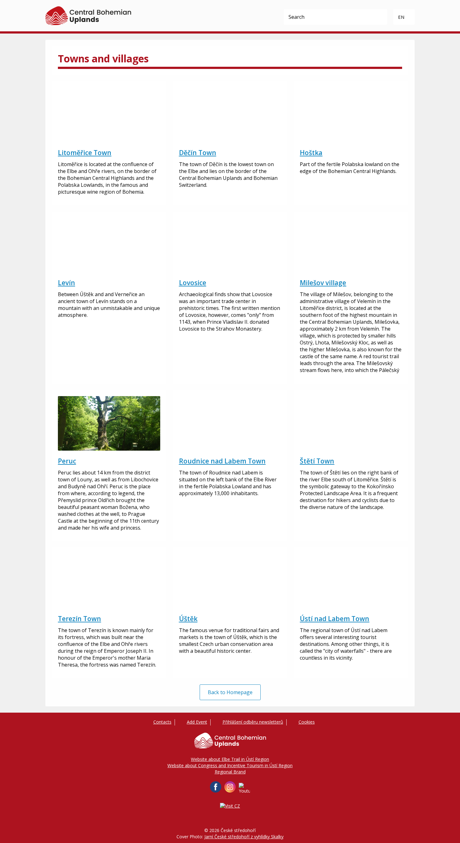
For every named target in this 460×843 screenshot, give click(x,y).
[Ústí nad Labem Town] (351, 581)
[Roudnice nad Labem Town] (230, 423)
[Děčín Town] (230, 115)
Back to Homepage (230, 692)
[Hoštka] (351, 115)
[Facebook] (215, 787)
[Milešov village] (351, 245)
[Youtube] (244, 788)
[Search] (379, 17)
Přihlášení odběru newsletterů (252, 722)
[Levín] (109, 245)
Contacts (162, 722)
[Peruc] (109, 423)
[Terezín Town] (109, 581)
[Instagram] (230, 787)
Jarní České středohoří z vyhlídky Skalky (244, 837)
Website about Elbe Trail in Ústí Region (230, 759)
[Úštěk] (230, 581)
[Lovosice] (230, 245)
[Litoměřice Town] (109, 115)
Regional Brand (230, 772)
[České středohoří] (88, 15)
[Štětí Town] (351, 423)
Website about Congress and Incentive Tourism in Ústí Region (230, 765)
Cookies (307, 722)
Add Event (197, 722)
